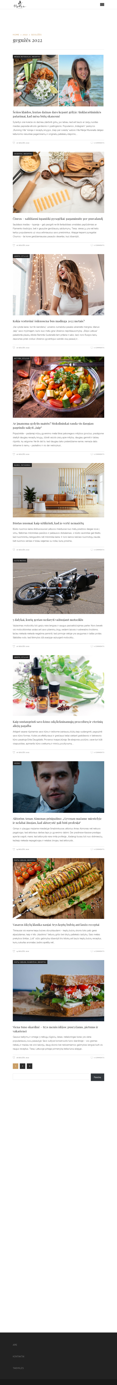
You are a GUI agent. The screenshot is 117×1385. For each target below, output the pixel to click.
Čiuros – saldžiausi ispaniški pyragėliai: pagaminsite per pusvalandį (58, 219)
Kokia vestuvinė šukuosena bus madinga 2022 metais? (49, 321)
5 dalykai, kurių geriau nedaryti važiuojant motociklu (48, 620)
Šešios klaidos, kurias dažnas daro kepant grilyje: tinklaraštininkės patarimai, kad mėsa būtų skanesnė (57, 114)
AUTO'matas (20, 560)
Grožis (17, 256)
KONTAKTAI (18, 1356)
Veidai (17, 763)
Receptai (36, 57)
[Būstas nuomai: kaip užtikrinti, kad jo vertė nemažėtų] (58, 490)
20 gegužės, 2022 (22, 143)
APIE (15, 1345)
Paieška (97, 1077)
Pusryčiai (32, 962)
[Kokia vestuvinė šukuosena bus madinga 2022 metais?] (58, 284)
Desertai (18, 154)
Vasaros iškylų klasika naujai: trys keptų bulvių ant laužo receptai (56, 925)
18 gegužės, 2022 (22, 1057)
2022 (25, 35)
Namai (17, 465)
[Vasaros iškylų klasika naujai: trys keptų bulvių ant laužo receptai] (58, 888)
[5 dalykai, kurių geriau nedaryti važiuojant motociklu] (58, 586)
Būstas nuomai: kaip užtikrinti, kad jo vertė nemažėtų (48, 523)
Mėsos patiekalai (22, 57)
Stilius (24, 256)
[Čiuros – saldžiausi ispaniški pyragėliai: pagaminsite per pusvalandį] (58, 182)
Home (16, 35)
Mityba (17, 358)
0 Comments (99, 143)
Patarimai (25, 465)
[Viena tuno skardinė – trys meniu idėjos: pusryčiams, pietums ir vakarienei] (58, 990)
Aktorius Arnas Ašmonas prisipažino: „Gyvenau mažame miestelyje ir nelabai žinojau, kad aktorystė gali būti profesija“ (57, 820)
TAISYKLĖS (18, 1368)
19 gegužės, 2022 (22, 849)
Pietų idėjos (20, 860)
